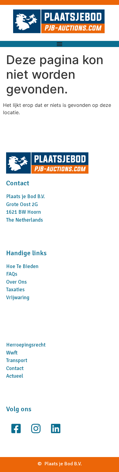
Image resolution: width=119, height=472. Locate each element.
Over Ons (16, 282)
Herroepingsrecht (25, 345)
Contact (14, 368)
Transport (16, 360)
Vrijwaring (17, 297)
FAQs (11, 274)
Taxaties (15, 289)
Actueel (14, 376)
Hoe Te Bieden (22, 266)
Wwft (12, 353)
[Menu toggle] (59, 44)
